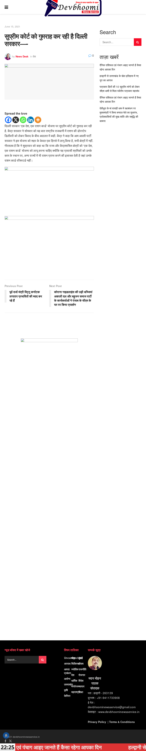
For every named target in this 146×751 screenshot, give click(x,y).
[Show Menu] (6, 7)
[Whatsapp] (23, 120)
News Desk (22, 56)
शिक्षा (81, 692)
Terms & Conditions (122, 722)
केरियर (67, 696)
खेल (73, 658)
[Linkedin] (30, 120)
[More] (38, 120)
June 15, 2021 (12, 26)
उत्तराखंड (68, 684)
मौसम (81, 663)
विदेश (81, 680)
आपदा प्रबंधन (67, 671)
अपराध (67, 663)
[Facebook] (8, 120)
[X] (15, 120)
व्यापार (81, 686)
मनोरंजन (75, 686)
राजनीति (82, 669)
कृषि (66, 690)
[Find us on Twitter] (10, 741)
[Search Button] (139, 7)
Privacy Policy (97, 722)
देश (34, 56)
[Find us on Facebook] (5, 741)
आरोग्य (67, 679)
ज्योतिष (74, 669)
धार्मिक (74, 680)
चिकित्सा (75, 663)
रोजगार (82, 675)
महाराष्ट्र (75, 692)
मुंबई (81, 658)
